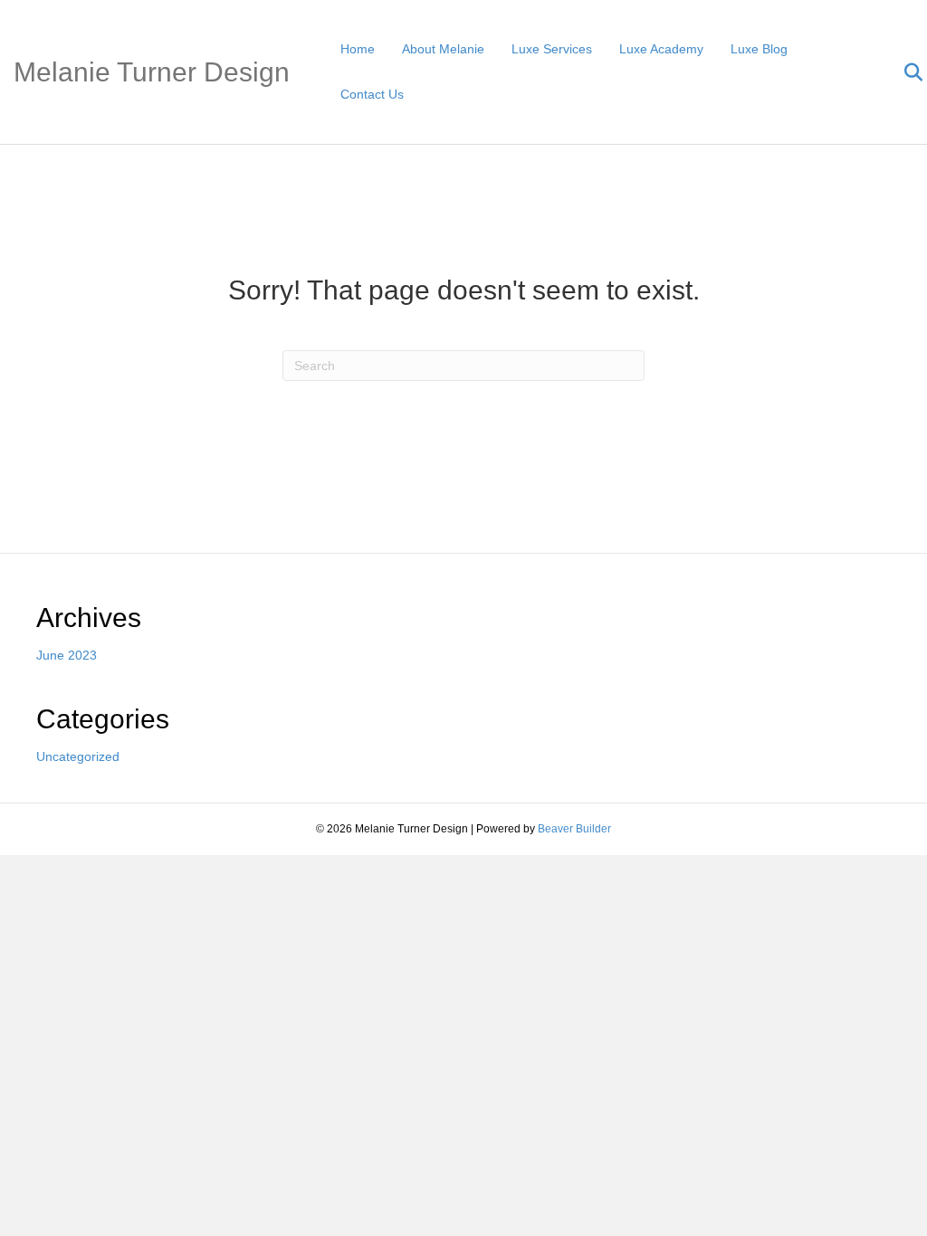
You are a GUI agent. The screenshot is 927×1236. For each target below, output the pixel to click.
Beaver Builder (574, 828)
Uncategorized (77, 756)
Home (357, 49)
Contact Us (372, 94)
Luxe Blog (759, 49)
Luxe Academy (661, 49)
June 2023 (66, 655)
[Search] (902, 72)
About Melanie (443, 49)
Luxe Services (551, 49)
